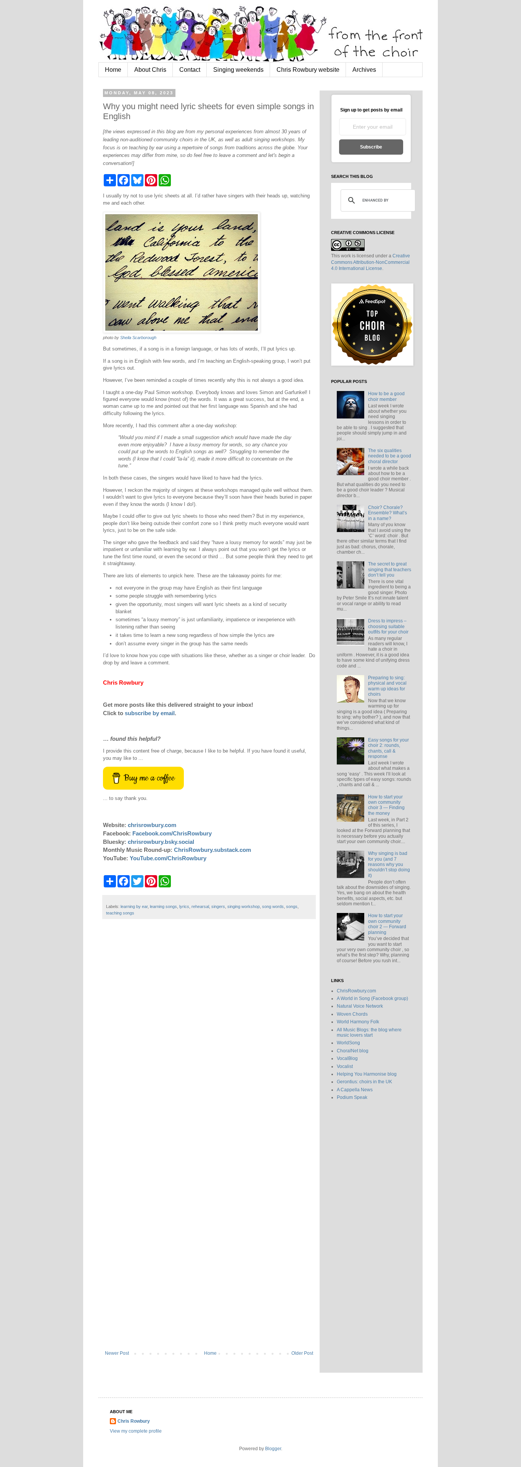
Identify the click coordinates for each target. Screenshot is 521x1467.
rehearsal (200, 906)
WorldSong (348, 1042)
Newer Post (117, 1353)
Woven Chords (352, 1014)
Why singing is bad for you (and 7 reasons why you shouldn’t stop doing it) (389, 864)
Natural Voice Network (360, 1006)
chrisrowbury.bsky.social (161, 842)
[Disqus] (209, 1038)
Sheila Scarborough (138, 337)
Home (113, 69)
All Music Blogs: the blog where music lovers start (369, 1032)
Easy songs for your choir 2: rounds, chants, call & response (388, 748)
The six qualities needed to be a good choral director (389, 456)
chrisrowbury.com (152, 825)
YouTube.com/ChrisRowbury (168, 858)
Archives (364, 69)
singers (218, 906)
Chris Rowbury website (308, 69)
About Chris (150, 69)
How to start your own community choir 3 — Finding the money (386, 805)
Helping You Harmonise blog (367, 1074)
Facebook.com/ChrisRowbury (172, 833)
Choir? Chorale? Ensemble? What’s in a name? (387, 513)
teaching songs (120, 913)
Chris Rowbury (133, 1421)
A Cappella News (355, 1089)
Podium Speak (352, 1097)
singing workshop (243, 906)
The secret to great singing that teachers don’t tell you (389, 569)
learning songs (163, 906)
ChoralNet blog (352, 1050)
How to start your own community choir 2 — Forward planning (387, 924)
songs (291, 906)
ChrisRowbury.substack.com (212, 850)
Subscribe (371, 147)
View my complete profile (136, 1431)
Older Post (302, 1353)
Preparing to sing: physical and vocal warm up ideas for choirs (387, 686)
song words (273, 906)
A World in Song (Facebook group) (372, 998)
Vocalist (345, 1066)
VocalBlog (347, 1058)
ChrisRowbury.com (356, 991)
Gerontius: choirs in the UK (364, 1081)
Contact (189, 69)
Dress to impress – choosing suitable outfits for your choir (388, 626)
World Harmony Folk (358, 1021)
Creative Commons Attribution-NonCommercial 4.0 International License (370, 262)
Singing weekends (238, 69)
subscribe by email (150, 713)
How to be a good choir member (386, 396)
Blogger (273, 1448)
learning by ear (134, 906)
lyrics (184, 906)
